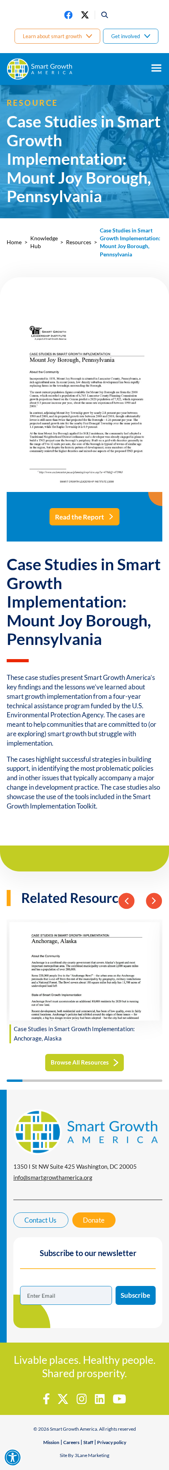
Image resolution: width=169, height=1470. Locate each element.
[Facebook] (68, 15)
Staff (88, 1442)
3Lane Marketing (92, 1455)
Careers (71, 1442)
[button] (102, 15)
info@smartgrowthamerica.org (52, 1177)
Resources (78, 242)
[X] (85, 15)
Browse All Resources (80, 1062)
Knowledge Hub (44, 242)
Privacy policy (111, 1442)
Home (14, 242)
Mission (51, 1442)
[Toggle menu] (156, 68)
